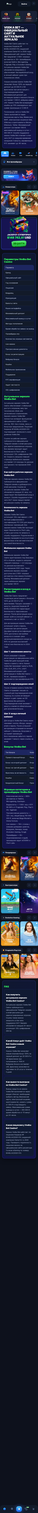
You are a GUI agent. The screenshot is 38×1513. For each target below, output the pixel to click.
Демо (10, 212)
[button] (29, 187)
